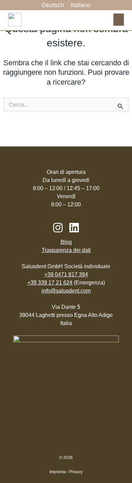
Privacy (76, 471)
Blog (66, 242)
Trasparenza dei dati (66, 250)
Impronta (57, 471)
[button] (118, 20)
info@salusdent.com (66, 291)
